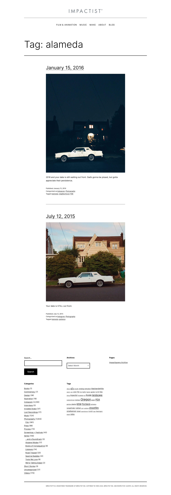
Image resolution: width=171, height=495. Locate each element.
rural (82, 408)
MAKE (93, 25)
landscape (97, 395)
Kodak (89, 395)
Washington (99, 411)
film (78, 392)
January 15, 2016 (65, 68)
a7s (72, 388)
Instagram (61, 191)
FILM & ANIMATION (66, 25)
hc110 (97, 392)
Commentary (29, 392)
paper (93, 400)
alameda (55, 194)
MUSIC (83, 25)
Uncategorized (30, 470)
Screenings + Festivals (33, 432)
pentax (69, 404)
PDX (71, 194)
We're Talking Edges (33, 463)
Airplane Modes (31, 443)
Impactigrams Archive (118, 362)
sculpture (86, 408)
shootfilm (94, 408)
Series (26, 436)
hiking (68, 395)
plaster (73, 404)
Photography (70, 191)
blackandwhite (97, 388)
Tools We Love (31, 459)
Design (27, 395)
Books (26, 388)
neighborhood (64, 194)
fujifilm (84, 392)
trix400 (90, 411)
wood (68, 414)
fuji (81, 392)
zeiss (72, 414)
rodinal (78, 408)
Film (27, 422)
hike (101, 392)
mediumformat (71, 400)
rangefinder (71, 408)
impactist (73, 395)
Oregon (86, 399)
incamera (80, 395)
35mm (68, 389)
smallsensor (71, 411)
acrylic (76, 389)
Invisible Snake (30, 409)
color (75, 392)
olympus (77, 400)
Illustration (28, 399)
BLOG (112, 25)
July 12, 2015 (60, 216)
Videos (27, 473)
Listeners (29, 449)
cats (71, 392)
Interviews (28, 405)
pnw (79, 403)
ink (84, 395)
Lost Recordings (31, 412)
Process (27, 429)
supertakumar (84, 411)
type (94, 411)
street (79, 411)
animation (87, 389)
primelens (93, 404)
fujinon (88, 392)
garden (93, 392)
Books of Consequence (35, 446)
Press (26, 426)
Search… (28, 358)
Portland (86, 404)
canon (68, 392)
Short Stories (29, 466)
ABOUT (102, 25)
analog (81, 389)
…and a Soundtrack (33, 439)
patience (62, 319)
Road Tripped (31, 453)
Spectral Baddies (32, 456)
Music (26, 416)
